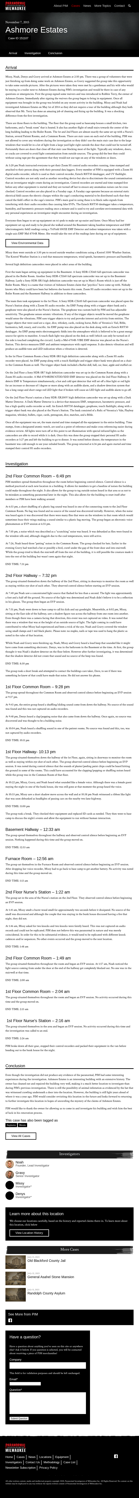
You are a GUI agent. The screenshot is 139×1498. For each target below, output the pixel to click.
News (87, 5)
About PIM (61, 5)
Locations (45, 1457)
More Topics (102, 5)
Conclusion (55, 53)
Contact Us (33, 1462)
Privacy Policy (48, 1467)
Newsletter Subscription (20, 1467)
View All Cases (20, 1136)
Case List (69, 1462)
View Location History (29, 1233)
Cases (75, 5)
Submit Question (19, 1418)
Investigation (33, 53)
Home (9, 1457)
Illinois (22, 1125)
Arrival (13, 53)
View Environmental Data (27, 243)
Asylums (11, 1125)
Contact (119, 5)
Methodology (52, 1462)
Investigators (13, 1462)
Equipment (62, 1457)
